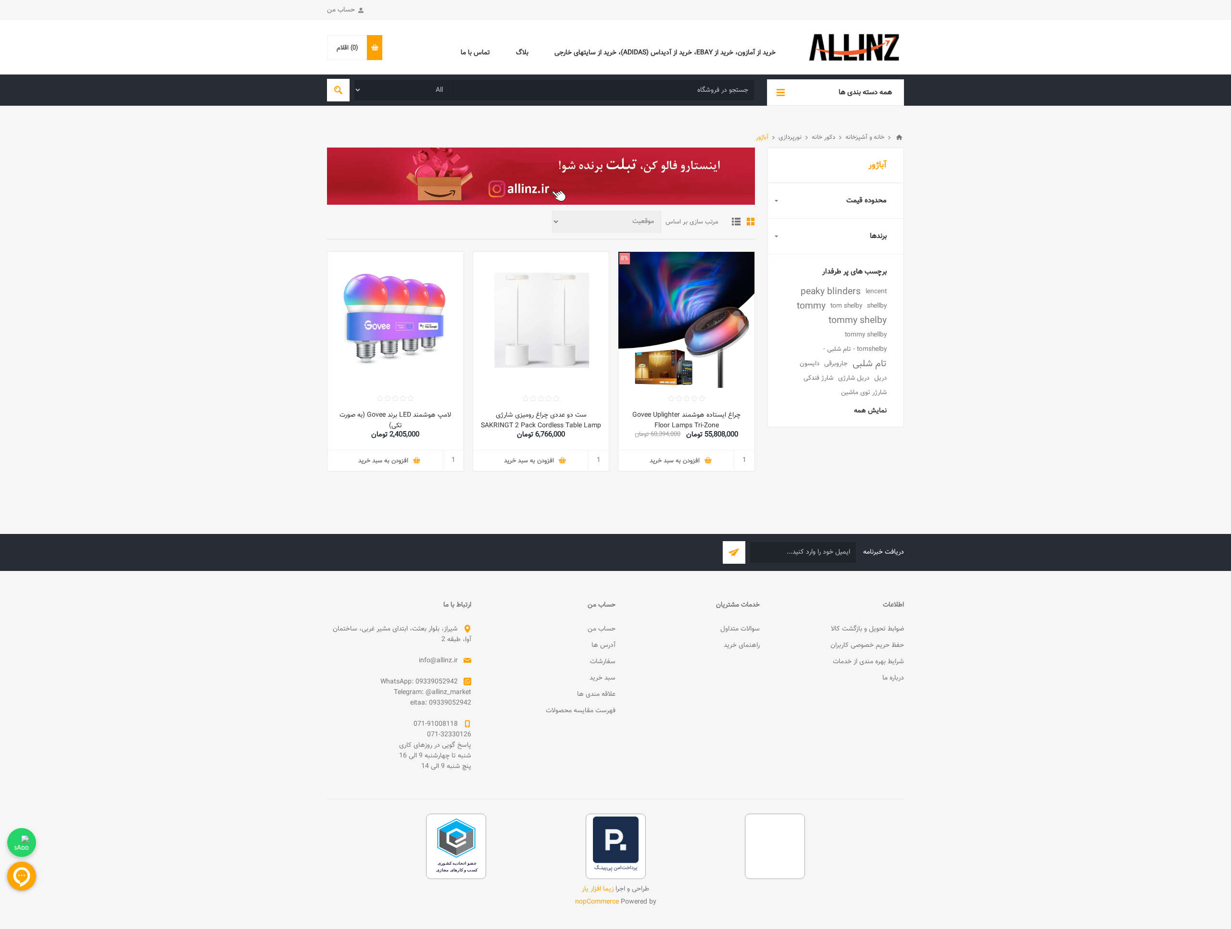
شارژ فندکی (818, 378)
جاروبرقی (836, 364)
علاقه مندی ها (596, 694)
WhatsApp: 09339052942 (419, 682)
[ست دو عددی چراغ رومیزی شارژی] (541, 320)
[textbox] (602, 90)
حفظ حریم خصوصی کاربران (867, 645)
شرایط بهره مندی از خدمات (868, 661)
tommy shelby (858, 320)
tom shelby (846, 306)
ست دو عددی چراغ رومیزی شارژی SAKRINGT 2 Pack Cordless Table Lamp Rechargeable (541, 426)
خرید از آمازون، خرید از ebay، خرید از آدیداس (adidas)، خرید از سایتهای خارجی (665, 53)
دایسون (809, 364)
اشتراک (734, 552)
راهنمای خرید (742, 645)
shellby (877, 306)
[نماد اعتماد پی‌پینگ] (616, 870)
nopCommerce (597, 902)
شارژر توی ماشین (864, 392)
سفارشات (603, 661)
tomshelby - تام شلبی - (855, 349)
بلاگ (522, 53)
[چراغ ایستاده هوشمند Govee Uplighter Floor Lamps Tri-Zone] (686, 320)
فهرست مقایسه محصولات (581, 711)
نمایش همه (870, 411)
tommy (811, 306)
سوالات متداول (740, 629)
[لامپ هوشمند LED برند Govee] (395, 320)
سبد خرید (603, 678)
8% (624, 258)
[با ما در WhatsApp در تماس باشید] (21, 842)
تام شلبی (870, 364)
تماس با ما (475, 53)
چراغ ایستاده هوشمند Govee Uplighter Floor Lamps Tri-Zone (686, 420)
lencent (876, 291)
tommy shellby (866, 335)
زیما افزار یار (598, 889)
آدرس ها (603, 645)
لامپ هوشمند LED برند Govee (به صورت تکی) (395, 420)
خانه (899, 137)
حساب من (341, 10)
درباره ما (893, 678)
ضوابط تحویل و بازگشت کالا (867, 629)
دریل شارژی (853, 378)
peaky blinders (831, 292)
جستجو (338, 90)
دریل (880, 378)
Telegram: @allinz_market (432, 692)
